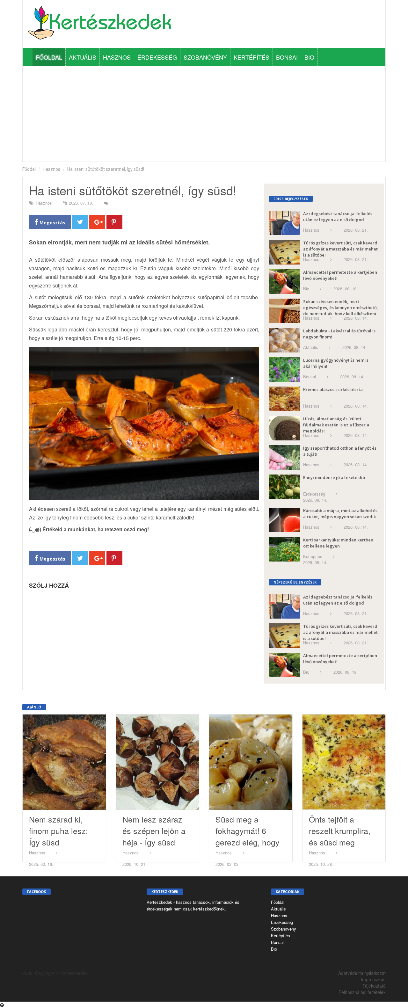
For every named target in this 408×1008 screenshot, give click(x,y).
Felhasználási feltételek (362, 992)
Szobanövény (205, 57)
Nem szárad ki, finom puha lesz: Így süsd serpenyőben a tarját (58, 842)
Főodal (29, 169)
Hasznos (117, 57)
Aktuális (82, 57)
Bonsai (287, 57)
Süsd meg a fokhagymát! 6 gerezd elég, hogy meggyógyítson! (247, 836)
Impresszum (373, 979)
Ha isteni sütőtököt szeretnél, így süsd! (105, 169)
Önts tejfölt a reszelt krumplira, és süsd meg (339, 830)
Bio (309, 57)
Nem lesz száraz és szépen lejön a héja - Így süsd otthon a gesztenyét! (154, 842)
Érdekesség (157, 57)
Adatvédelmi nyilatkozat (362, 973)
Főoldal (49, 57)
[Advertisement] (204, 113)
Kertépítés (251, 57)
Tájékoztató (374, 986)
